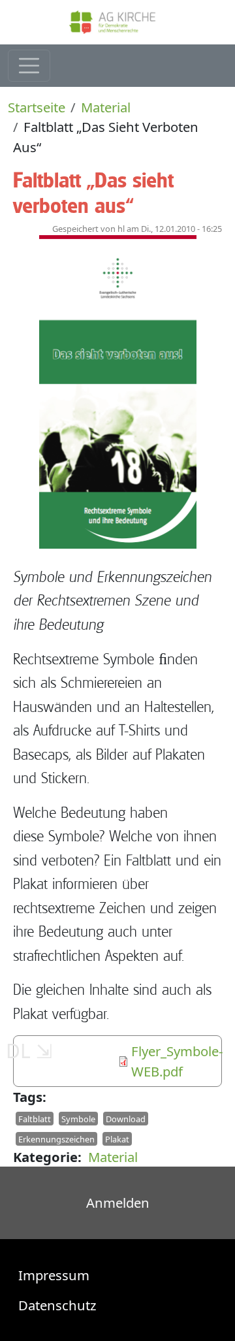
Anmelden (117, 1202)
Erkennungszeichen (56, 1138)
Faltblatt (34, 1119)
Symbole (78, 1119)
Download (126, 1119)
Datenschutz (57, 1305)
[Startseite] (117, 22)
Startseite (36, 107)
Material (106, 107)
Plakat (117, 1138)
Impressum (53, 1275)
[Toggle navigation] (29, 66)
